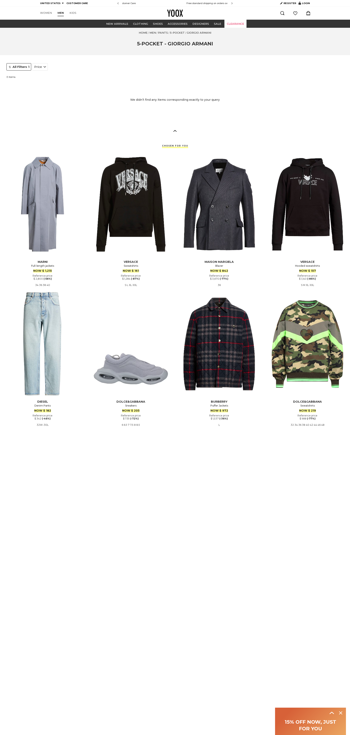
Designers (200, 23)
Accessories (178, 23)
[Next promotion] (232, 3)
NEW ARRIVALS (117, 23)
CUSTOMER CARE (77, 3)
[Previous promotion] (118, 3)
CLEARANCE (235, 23)
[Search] (282, 13)
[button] (175, 131)
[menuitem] (46, 13)
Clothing (140, 23)
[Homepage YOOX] (175, 13)
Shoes (158, 23)
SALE (217, 23)
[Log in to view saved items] (295, 13)
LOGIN (304, 4)
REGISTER (290, 3)
